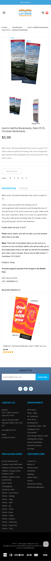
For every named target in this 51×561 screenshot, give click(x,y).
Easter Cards (7, 483)
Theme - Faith (7, 502)
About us (30, 464)
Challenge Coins (33, 429)
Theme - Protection (9, 522)
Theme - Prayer (8, 515)
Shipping (30, 474)
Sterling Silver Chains (35, 439)
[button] (8, 352)
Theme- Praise (7, 512)
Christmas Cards (8, 489)
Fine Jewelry (31, 432)
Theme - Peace (8, 509)
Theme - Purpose (8, 519)
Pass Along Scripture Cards (37, 436)
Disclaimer (31, 471)
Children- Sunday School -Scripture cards (11, 472)
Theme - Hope (7, 499)
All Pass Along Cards (9, 461)
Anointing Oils (32, 423)
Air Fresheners (32, 416)
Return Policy (32, 477)
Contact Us (31, 461)
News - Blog (32, 413)
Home (4, 27)
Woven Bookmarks (34, 442)
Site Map (30, 449)
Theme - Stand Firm (9, 525)
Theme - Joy (6, 506)
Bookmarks (17, 27)
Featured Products (34, 445)
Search (29, 480)
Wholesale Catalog (34, 484)
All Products (31, 410)
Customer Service (8, 437)
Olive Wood (31, 419)
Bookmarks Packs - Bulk (36, 426)
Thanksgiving (7, 486)
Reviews (23, 188)
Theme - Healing (8, 496)
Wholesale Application (35, 487)
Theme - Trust (7, 528)
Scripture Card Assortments (12, 467)
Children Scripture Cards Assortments (11, 478)
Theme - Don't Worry (10, 493)
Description (9, 188)
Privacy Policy (32, 467)
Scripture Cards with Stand (12, 464)
